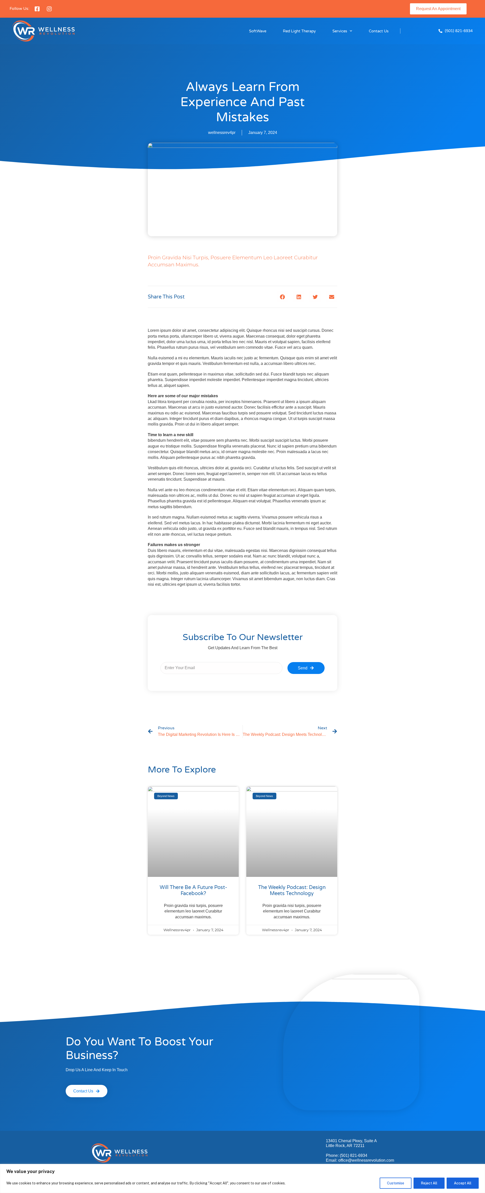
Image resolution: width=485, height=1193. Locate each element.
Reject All (429, 1183)
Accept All (462, 1183)
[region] (242, 1178)
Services (339, 31)
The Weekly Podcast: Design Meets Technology (292, 890)
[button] (282, 296)
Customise (395, 1183)
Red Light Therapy (299, 31)
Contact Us (379, 31)
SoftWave (257, 31)
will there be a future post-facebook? (193, 890)
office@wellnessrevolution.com (366, 1160)
